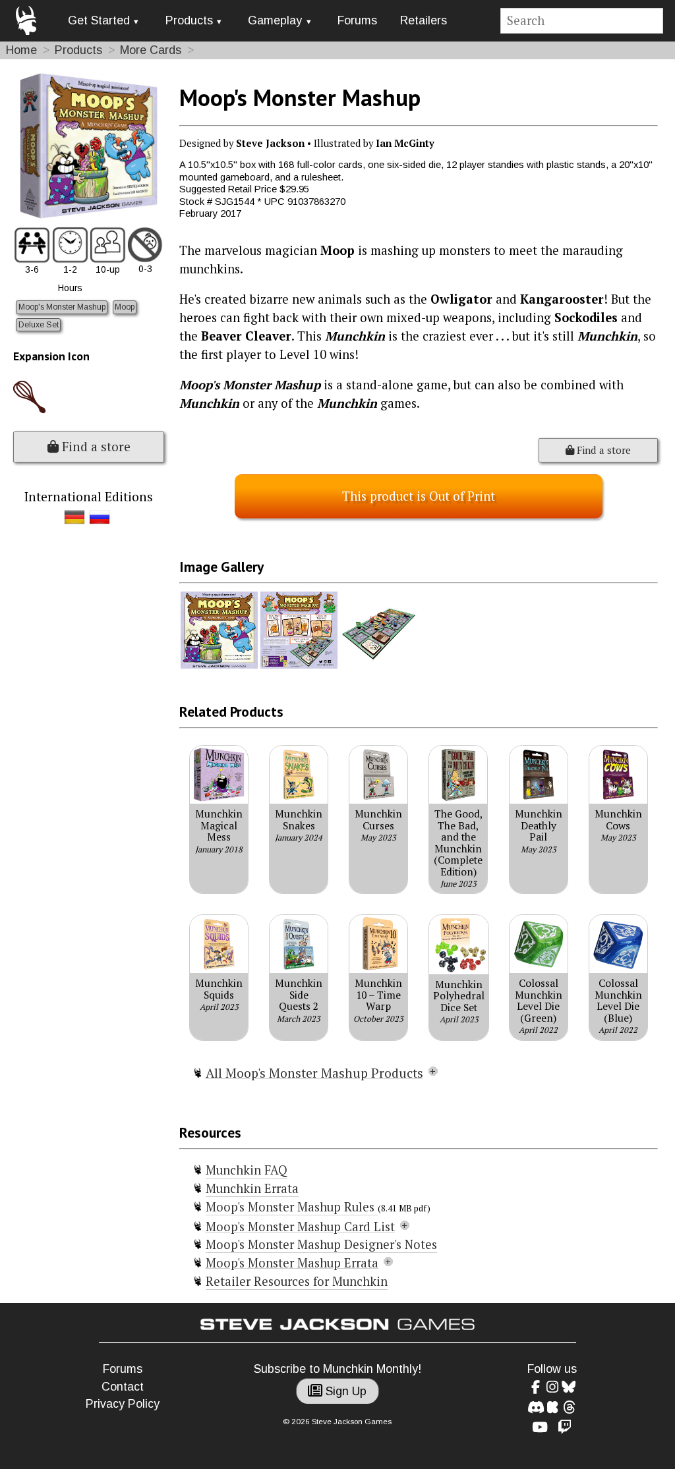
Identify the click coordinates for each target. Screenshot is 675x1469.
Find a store (95, 446)
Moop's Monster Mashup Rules (292, 1207)
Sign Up (344, 1391)
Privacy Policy (123, 1403)
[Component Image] (219, 665)
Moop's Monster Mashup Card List (300, 1226)
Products (189, 20)
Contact (123, 1386)
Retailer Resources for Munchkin (297, 1281)
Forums (357, 20)
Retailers (423, 20)
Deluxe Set (38, 324)
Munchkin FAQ (246, 1170)
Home (21, 50)
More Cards (150, 50)
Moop (124, 307)
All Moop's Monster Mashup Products (314, 1073)
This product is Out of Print (418, 496)
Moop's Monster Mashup (61, 307)
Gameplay (275, 20)
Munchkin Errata (252, 1188)
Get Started (99, 20)
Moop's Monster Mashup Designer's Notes (321, 1244)
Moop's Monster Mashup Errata (292, 1263)
